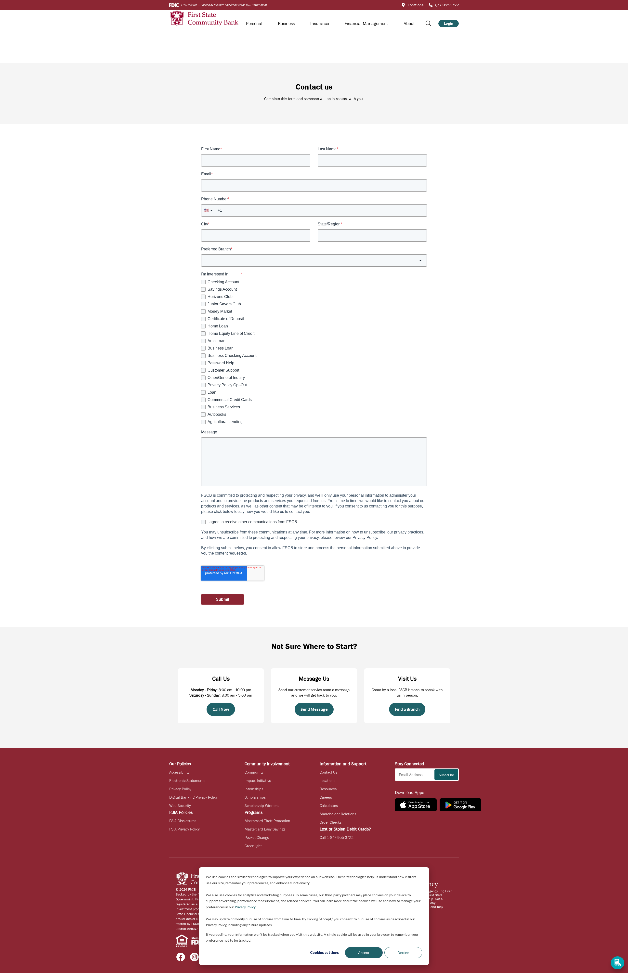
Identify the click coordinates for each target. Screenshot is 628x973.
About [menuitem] (409, 23)
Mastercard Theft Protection (267, 820)
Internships (254, 789)
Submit (222, 599)
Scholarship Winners (261, 805)
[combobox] (314, 260)
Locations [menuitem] (415, 5)
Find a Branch (407, 709)
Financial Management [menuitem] (366, 23)
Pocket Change (257, 837)
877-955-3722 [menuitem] (447, 5)
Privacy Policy (245, 907)
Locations (327, 780)
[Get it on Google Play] (460, 804)
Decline (403, 952)
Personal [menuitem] (254, 23)
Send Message (314, 709)
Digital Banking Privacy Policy (193, 797)
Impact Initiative (258, 780)
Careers (326, 797)
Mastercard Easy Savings (265, 829)
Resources (328, 789)
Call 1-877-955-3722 (336, 837)
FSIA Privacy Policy (184, 829)
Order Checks (330, 822)
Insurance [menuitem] (319, 23)
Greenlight (253, 845)
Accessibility (179, 772)
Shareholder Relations (338, 814)
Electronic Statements (187, 780)
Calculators (329, 805)
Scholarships (255, 797)
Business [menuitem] (286, 23)
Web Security (180, 805)
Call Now (220, 709)
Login (448, 23)
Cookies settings (324, 952)
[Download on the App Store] (416, 804)
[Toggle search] (428, 23)
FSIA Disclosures (182, 820)
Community (254, 772)
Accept (363, 952)
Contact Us (328, 772)
